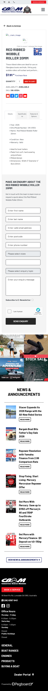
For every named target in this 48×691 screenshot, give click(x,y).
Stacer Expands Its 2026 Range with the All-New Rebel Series (30, 411)
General (7, 645)
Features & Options (34, 115)
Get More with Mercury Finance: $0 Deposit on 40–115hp (30, 538)
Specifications (22, 115)
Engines (6, 655)
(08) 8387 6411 (11, 600)
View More (10, 412)
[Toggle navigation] (43, 9)
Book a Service (12, 589)
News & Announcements (24, 391)
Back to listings (13, 26)
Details (10, 114)
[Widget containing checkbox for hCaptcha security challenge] (24, 311)
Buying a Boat (10, 666)
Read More (25, 419)
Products (8, 661)
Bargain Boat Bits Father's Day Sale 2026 (28, 433)
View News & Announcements (23, 560)
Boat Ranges (9, 650)
